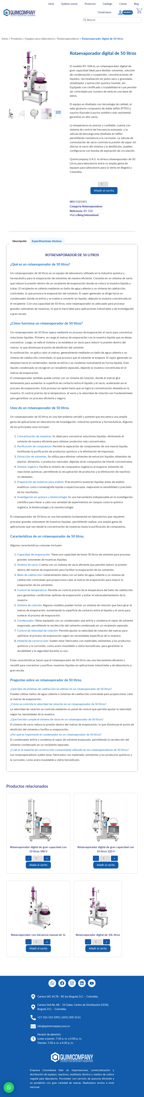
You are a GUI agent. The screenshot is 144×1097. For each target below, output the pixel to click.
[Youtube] (92, 983)
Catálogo (107, 4)
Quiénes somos (69, 4)
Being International (88, 215)
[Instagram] (72, 983)
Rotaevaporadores (68, 39)
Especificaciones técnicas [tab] (47, 241)
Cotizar (123, 4)
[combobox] (112, 20)
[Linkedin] (82, 983)
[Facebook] (62, 983)
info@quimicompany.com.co (53, 1026)
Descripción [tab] (19, 241)
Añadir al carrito (104, 190)
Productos (90, 4)
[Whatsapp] (52, 983)
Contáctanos (104, 12)
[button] (9, 1087)
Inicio (51, 4)
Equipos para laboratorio (40, 39)
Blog (136, 4)
